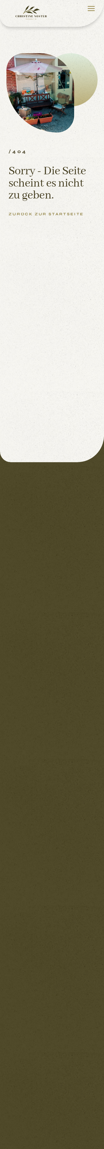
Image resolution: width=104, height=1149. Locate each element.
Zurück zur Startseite (46, 214)
